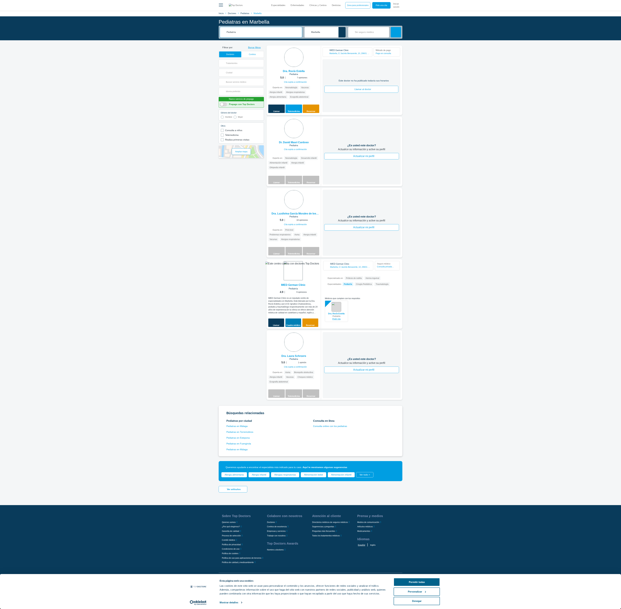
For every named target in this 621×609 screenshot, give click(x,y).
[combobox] (263, 32)
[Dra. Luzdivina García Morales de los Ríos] (294, 199)
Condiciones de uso (231, 549)
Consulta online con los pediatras (330, 426)
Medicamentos (363, 531)
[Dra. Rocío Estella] (294, 57)
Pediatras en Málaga (237, 426)
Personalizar (415, 591)
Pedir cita (336, 319)
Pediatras (244, 13)
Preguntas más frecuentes (323, 531)
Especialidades (278, 5)
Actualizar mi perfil (363, 156)
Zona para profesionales (358, 5)
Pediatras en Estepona (238, 437)
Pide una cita (381, 5)
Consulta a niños (233, 130)
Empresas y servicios (276, 531)
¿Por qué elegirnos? (231, 526)
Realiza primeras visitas (237, 139)
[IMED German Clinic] (293, 270)
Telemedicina (232, 135)
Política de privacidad (231, 544)
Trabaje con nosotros (276, 536)
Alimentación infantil (341, 474)
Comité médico (228, 540)
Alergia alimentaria (234, 474)
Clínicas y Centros (318, 5)
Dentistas (336, 5)
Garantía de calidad (230, 531)
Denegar (417, 601)
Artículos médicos (365, 526)
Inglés (373, 545)
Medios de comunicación (368, 522)
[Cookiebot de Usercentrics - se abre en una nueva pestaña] (198, 602)
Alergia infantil (259, 474)
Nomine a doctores (275, 550)
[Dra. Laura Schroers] (294, 342)
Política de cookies (230, 553)
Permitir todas (417, 582)
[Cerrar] (396, 467)
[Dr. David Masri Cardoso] (294, 128)
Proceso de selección (231, 536)
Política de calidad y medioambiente (238, 562)
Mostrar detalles (229, 602)
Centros (252, 54)
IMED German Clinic (293, 285)
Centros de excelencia (277, 526)
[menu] (221, 5)
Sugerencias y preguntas (323, 526)
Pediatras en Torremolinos (239, 432)
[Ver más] (317, 52)
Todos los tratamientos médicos (326, 536)
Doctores (232, 13)
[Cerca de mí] (342, 32)
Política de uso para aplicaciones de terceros (241, 558)
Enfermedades (297, 5)
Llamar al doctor (362, 89)
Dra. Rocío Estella (336, 314)
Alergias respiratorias (285, 474)
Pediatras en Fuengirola (238, 443)
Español (361, 545)
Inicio (221, 13)
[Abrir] (261, 63)
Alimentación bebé (313, 474)
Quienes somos (229, 522)
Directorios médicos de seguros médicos (330, 522)
